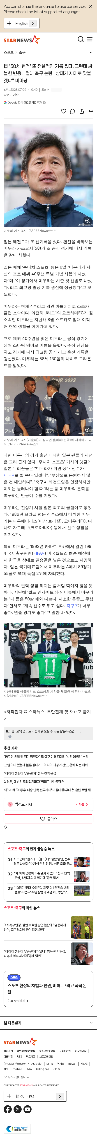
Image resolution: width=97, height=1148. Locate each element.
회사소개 (8, 1051)
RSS (19, 1056)
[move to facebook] (8, 1109)
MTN (49, 1063)
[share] (81, 111)
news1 (72, 1063)
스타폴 (56, 1069)
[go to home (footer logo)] (20, 1041)
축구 (70, 605)
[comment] (72, 111)
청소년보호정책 (47, 1051)
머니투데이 (36, 1063)
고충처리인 (65, 1051)
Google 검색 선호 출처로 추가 (25, 102)
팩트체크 (30, 1056)
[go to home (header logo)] (22, 39)
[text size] (90, 111)
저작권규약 (80, 1051)
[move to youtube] (27, 1109)
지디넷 (84, 1063)
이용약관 (8, 1056)
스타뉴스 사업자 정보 (14, 1077)
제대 (8, 475)
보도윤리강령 (46, 1056)
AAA (29, 1069)
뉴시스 (60, 1063)
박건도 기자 (11, 95)
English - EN (26, 23)
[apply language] (33, 23)
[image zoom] (87, 221)
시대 (6, 1069)
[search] (80, 39)
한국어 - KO (25, 1096)
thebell (17, 1069)
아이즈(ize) (42, 1069)
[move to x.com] (18, 1109)
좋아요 (52, 819)
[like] (63, 111)
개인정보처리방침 (26, 1051)
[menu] (89, 39)
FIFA (37, 553)
